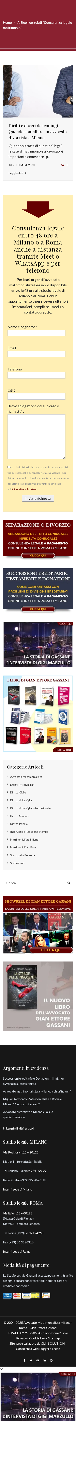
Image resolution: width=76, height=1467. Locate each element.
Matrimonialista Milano (24, 839)
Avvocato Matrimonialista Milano (47, 1322)
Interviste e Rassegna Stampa (29, 831)
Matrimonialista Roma (23, 847)
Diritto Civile (18, 792)
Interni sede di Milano (17, 1189)
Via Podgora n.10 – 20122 (21, 1152)
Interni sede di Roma (16, 1251)
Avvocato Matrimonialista (26, 776)
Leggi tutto (16, 173)
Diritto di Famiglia (21, 800)
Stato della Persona (22, 855)
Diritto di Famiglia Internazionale (30, 808)
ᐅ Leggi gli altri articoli (18, 1128)
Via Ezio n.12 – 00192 (17, 1213)
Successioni (17, 863)
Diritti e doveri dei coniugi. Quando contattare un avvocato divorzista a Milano (38, 131)
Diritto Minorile (19, 816)
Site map (54, 1338)
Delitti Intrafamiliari (22, 784)
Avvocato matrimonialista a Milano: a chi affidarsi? (37, 1091)
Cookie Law (37, 1338)
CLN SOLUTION (53, 1343)
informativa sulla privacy (24, 489)
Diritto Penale (19, 823)
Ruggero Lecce (49, 1348)
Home (7, 23)
